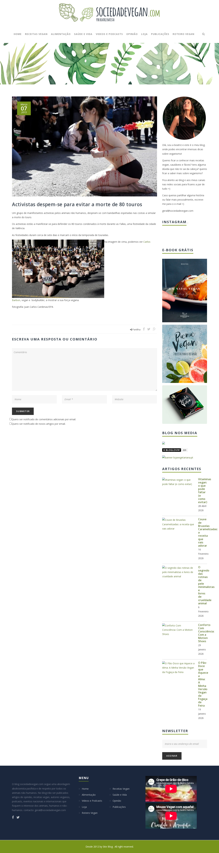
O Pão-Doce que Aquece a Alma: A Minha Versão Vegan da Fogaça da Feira (203, 684)
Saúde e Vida (83, 34)
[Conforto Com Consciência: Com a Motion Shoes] (178, 629)
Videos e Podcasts (109, 34)
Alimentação (61, 34)
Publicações (160, 34)
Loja (144, 34)
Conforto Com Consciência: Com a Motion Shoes (206, 633)
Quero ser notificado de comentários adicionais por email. (44, 419)
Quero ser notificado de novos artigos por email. (39, 423)
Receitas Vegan (36, 34)
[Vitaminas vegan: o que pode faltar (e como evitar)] (178, 482)
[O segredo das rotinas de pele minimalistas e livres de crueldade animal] (178, 572)
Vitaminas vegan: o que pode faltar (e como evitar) (204, 490)
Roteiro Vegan (183, 34)
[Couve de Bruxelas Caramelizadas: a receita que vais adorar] (178, 524)
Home (18, 34)
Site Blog (108, 846)
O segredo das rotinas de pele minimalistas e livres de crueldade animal (206, 585)
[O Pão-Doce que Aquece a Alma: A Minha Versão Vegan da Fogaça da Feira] (178, 667)
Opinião (132, 34)
